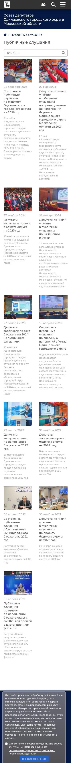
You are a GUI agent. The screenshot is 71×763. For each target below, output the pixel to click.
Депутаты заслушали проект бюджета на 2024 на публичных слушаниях (17, 334)
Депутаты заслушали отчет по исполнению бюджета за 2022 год (16, 441)
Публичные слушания (26, 34)
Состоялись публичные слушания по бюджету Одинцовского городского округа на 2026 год (17, 101)
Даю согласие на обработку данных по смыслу (35, 748)
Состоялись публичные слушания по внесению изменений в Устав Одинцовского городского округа (52, 338)
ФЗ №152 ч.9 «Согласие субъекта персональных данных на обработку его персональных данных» (32, 750)
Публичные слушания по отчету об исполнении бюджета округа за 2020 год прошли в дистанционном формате (18, 616)
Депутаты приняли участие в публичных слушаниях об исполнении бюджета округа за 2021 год (17, 554)
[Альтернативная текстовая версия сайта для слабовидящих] (43, 4)
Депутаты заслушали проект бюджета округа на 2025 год (17, 225)
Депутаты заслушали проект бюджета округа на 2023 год (52, 440)
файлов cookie (52, 695)
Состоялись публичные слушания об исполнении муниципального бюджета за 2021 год (16, 529)
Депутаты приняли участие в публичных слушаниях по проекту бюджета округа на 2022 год (52, 529)
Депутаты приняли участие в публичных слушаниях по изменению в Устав (52, 228)
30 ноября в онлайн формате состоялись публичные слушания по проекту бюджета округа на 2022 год (51, 552)
